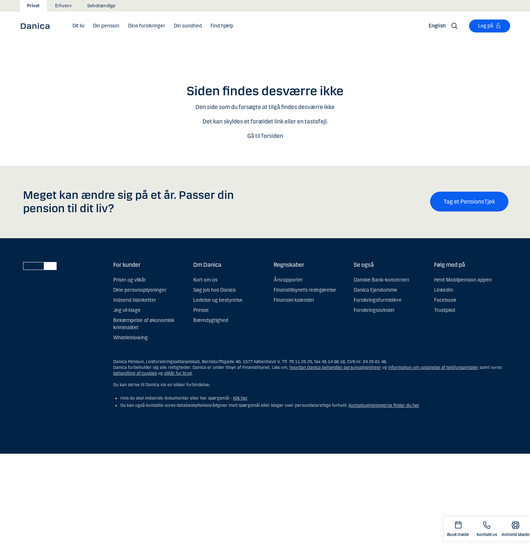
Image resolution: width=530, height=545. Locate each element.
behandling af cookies (135, 373)
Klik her (240, 398)
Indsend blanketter (134, 300)
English (437, 26)
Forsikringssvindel (374, 310)
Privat (33, 6)
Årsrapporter (288, 280)
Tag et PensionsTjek (469, 201)
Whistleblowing (130, 338)
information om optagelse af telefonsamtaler (433, 367)
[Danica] (37, 25)
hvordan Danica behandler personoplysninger (335, 367)
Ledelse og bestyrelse (218, 300)
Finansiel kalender (294, 300)
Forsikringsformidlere (378, 300)
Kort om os (205, 280)
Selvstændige (101, 6)
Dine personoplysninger (140, 290)
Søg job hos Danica (214, 290)
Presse (201, 310)
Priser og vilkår (129, 280)
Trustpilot (444, 310)
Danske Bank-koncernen (381, 280)
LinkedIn (443, 290)
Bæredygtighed (210, 320)
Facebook (445, 300)
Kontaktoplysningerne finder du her (384, 405)
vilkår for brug (178, 373)
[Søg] (454, 26)
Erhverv (63, 6)
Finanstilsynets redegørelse (305, 290)
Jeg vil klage (127, 310)
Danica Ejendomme (375, 290)
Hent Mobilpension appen (463, 280)
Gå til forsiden (265, 135)
